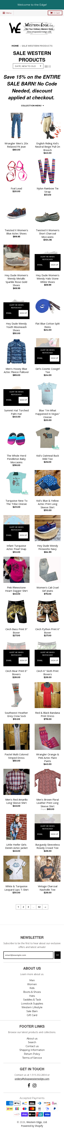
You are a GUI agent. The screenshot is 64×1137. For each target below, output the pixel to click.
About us (32, 1038)
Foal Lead (16, 188)
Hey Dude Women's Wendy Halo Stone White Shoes (47, 279)
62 (39, 906)
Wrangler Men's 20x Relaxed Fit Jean (16, 145)
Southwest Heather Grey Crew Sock (16, 714)
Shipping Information (32, 1050)
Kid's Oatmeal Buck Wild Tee (47, 457)
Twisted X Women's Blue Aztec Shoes (16, 232)
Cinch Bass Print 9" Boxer (16, 631)
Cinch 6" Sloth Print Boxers (48, 672)
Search (32, 1042)
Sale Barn (32, 1011)
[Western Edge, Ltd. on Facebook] (29, 1085)
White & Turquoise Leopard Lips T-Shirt (16, 888)
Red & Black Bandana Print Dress (47, 714)
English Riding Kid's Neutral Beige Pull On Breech (47, 147)
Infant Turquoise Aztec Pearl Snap (16, 547)
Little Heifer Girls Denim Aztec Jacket (16, 846)
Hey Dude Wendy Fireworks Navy (47, 547)
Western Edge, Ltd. (36, 1122)
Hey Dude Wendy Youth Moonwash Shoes (16, 327)
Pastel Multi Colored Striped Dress (16, 756)
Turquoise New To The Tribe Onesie (16, 502)
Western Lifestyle (32, 1007)
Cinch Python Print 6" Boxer (47, 631)
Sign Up (54, 265)
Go (57, 955)
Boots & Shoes (32, 992)
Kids (32, 988)
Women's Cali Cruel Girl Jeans (48, 589)
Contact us (32, 1046)
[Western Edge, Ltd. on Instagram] (35, 1085)
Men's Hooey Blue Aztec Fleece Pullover (16, 370)
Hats (32, 995)
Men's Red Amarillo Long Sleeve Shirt (16, 801)
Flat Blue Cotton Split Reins (47, 325)
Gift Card (32, 1015)
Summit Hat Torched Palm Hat (16, 412)
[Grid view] (46, 66)
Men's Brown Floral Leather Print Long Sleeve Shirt (47, 803)
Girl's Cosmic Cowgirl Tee (47, 370)
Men (32, 980)
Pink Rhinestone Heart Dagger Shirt (16, 589)
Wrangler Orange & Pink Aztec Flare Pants (47, 758)
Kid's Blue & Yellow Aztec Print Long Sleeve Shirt (47, 504)
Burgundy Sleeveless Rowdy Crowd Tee (47, 846)
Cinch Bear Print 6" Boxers (16, 672)
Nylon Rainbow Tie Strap (48, 190)
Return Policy (32, 1053)
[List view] (49, 66)
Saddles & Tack (32, 999)
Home (15, 46)
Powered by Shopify (32, 1125)
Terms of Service (32, 1057)
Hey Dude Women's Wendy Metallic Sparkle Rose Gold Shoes (16, 280)
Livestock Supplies (32, 1003)
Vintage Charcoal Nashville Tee (47, 888)
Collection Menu (31, 105)
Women (32, 984)
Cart (56, 13)
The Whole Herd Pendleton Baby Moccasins (16, 459)
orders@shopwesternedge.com (32, 1078)
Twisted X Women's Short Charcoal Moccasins (47, 234)
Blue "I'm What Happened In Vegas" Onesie (47, 414)
